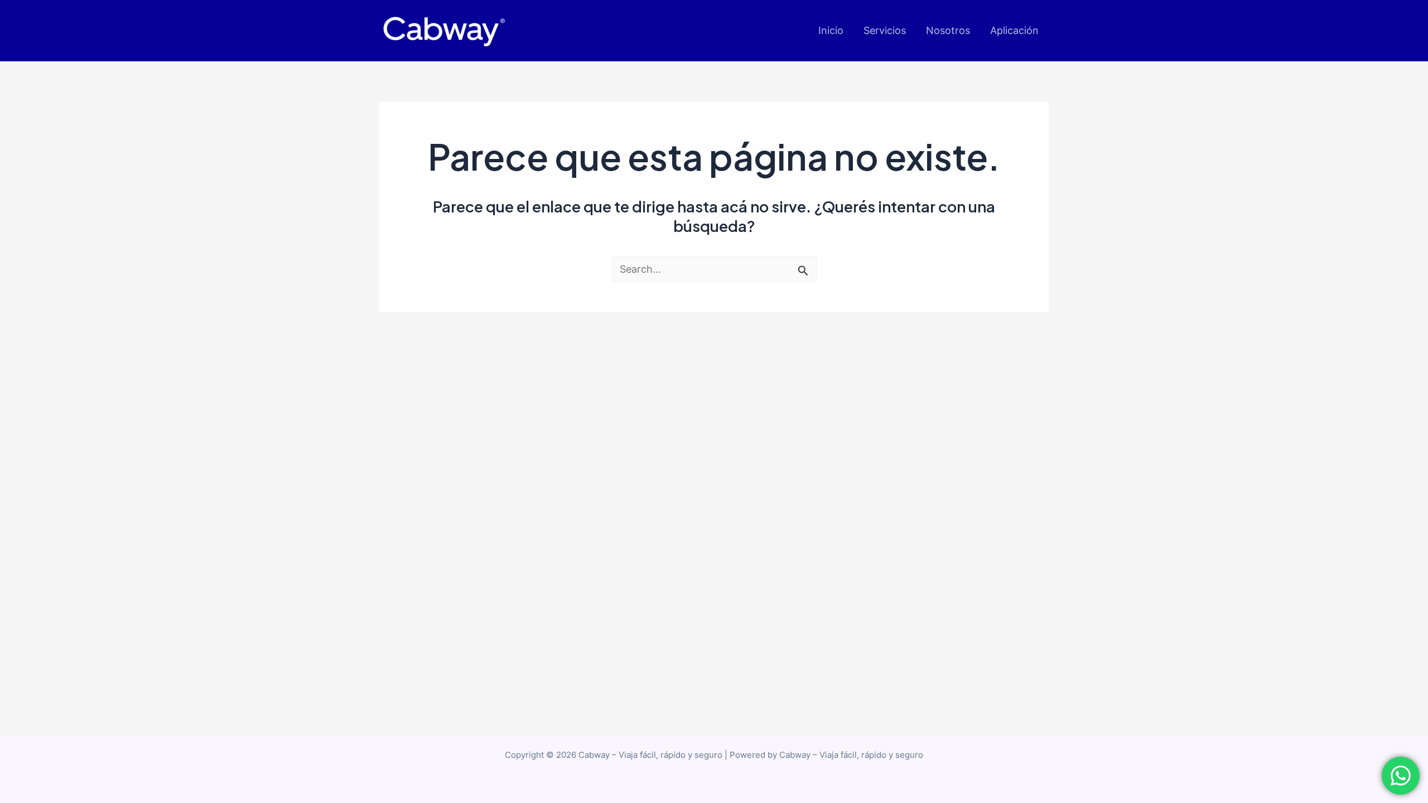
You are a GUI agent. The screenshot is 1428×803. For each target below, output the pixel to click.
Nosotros (948, 30)
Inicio (830, 30)
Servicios (884, 30)
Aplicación (1014, 30)
